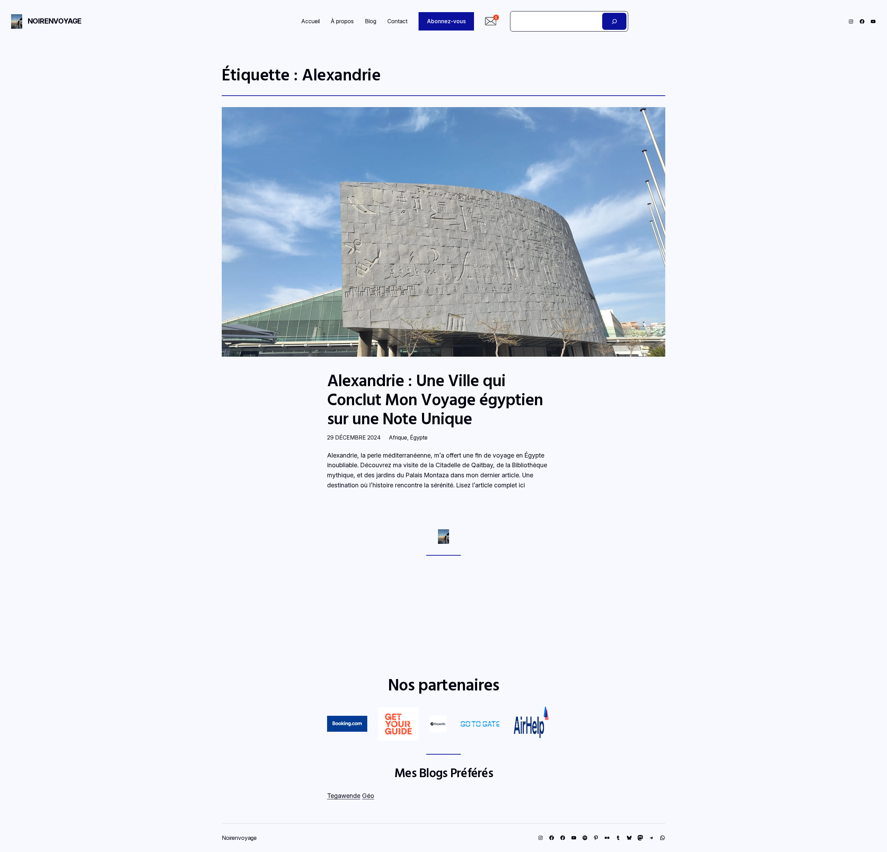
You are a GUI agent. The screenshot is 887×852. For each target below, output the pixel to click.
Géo (368, 795)
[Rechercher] (614, 21)
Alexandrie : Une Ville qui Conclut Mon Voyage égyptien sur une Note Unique (435, 399)
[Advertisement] (443, 615)
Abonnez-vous (446, 21)
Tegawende (343, 795)
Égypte (419, 437)
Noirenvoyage (55, 21)
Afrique (398, 437)
